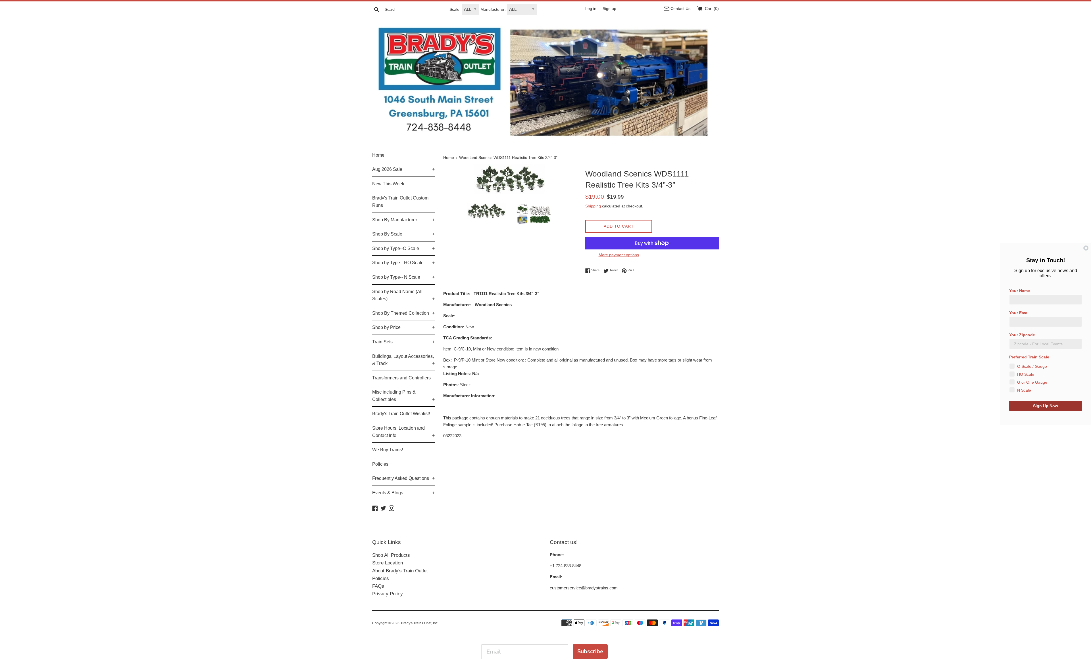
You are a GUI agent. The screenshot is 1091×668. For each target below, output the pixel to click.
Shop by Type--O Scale (403, 248)
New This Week (388, 183)
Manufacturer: (493, 9)
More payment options (619, 255)
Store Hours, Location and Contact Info (403, 432)
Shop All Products (391, 555)
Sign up (609, 9)
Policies (380, 464)
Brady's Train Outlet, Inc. (420, 623)
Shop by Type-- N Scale (403, 277)
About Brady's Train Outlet (400, 571)
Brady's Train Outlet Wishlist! (401, 413)
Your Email (1019, 312)
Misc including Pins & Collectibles (403, 396)
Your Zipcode (1022, 335)
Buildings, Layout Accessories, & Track (403, 360)
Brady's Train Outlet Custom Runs (400, 202)
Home (378, 155)
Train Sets (403, 341)
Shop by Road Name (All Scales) (403, 295)
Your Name (1019, 290)
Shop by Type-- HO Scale (403, 262)
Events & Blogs (403, 492)
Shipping (593, 206)
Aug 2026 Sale (403, 169)
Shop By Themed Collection (403, 313)
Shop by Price (403, 327)
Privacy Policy (387, 593)
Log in (590, 9)
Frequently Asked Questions (403, 478)
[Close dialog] (1086, 248)
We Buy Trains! (387, 449)
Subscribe (590, 651)
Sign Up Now (1045, 406)
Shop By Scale (403, 234)
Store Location (387, 563)
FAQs (378, 586)
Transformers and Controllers (401, 377)
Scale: (455, 9)
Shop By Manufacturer (403, 219)
